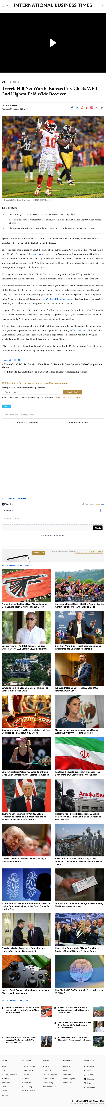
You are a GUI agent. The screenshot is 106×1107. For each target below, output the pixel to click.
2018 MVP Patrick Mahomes (60, 298)
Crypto (4, 1091)
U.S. (3, 1070)
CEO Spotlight (27, 1087)
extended (37, 254)
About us (46, 1066)
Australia (66, 1066)
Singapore (67, 1075)
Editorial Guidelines (78, 422)
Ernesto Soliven (11, 105)
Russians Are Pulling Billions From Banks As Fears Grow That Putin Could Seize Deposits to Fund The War (78, 817)
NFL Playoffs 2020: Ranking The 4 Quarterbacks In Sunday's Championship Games (45, 372)
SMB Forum (26, 1075)
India (65, 1070)
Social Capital (27, 1070)
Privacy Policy (78, 397)
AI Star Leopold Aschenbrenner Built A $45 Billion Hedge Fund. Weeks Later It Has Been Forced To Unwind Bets (26, 906)
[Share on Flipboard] (87, 107)
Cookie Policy (48, 1083)
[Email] (96, 107)
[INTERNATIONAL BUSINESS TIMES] (53, 5)
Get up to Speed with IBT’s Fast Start (89, 552)
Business (5, 1079)
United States (68, 1083)
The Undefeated (79, 330)
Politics (4, 1087)
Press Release (27, 1083)
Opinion (5, 1095)
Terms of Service (62, 397)
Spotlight (25, 1079)
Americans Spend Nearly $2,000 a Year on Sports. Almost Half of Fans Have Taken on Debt (74, 1010)
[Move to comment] (101, 107)
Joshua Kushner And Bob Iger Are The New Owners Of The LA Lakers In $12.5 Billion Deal (74, 1025)
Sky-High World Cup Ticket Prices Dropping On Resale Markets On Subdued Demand (20, 1039)
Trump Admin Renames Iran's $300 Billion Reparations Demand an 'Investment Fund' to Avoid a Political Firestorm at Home (24, 817)
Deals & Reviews (28, 1091)
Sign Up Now (38, 553)
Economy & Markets (9, 1075)
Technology (6, 1083)
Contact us (47, 1070)
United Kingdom (69, 1079)
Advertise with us (49, 1087)
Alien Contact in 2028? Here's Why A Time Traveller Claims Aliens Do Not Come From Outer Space (79, 861)
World (4, 1066)
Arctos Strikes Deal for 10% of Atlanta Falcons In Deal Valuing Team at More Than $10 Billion (22, 1010)
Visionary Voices (28, 1066)
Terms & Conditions (50, 1075)
